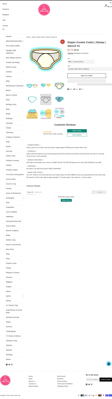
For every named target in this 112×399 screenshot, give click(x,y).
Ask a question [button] (77, 135)
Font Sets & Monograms (15, 174)
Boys (8, 109)
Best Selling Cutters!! (13, 58)
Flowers (9, 165)
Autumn (9, 76)
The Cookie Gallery (13, 46)
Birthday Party (11, 104)
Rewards (4, 15)
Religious (9, 282)
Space (8, 291)
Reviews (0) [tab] (30, 192)
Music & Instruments (13, 244)
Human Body (10, 226)
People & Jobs (11, 263)
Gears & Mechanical (13, 193)
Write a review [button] (77, 130)
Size (68, 58)
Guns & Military (11, 212)
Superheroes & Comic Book (14, 311)
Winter (8, 359)
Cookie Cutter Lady (15, 395)
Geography (15, 198)
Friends (8, 188)
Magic (8, 235)
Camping (9, 123)
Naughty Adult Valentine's (11, 52)
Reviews (60, 379)
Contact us (32, 384)
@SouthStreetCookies (15, 41)
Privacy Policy (62, 381)
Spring (8, 301)
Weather (9, 350)
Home (4, 4)
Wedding (9, 355)
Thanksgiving (10, 331)
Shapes (8, 287)
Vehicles (9, 345)
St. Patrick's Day (12, 305)
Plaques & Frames (12, 273)
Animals (15, 72)
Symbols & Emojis (12, 317)
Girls (7, 202)
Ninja (8, 254)
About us (32, 381)
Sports (15, 296)
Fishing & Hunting (12, 160)
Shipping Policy (62, 386)
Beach (8, 90)
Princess (9, 277)
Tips (3, 20)
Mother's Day (11, 240)
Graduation (10, 207)
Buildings (9, 118)
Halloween (9, 216)
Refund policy (33, 386)
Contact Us (4, 27)
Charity (8, 128)
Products (4, 9)
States (8, 322)
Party (8, 258)
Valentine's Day (11, 341)
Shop (30, 379)
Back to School (11, 95)
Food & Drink (10, 179)
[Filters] (94, 192)
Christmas (9, 132)
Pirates (8, 268)
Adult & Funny (11, 67)
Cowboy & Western (13, 137)
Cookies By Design (13, 62)
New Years (10, 249)
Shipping (70, 53)
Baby (8, 81)
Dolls (8, 142)
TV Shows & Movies (13, 336)
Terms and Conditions (65, 384)
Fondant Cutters (12, 170)
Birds (8, 100)
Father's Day (10, 156)
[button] (86, 81)
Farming (9, 151)
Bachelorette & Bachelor (15, 86)
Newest (8, 36)
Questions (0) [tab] (38, 192)
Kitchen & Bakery (12, 230)
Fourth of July (11, 184)
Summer (9, 327)
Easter (8, 146)
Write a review (66, 200)
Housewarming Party (13, 221)
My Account (61, 376)
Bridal (8, 114)
